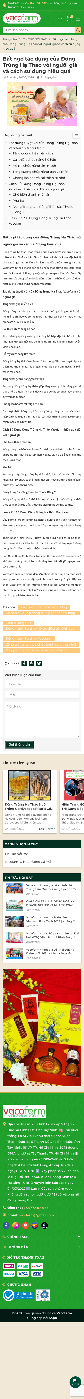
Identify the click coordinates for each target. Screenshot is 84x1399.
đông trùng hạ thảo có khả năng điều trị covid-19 (37, 650)
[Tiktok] (44, 1225)
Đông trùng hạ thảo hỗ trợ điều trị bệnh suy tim (40, 629)
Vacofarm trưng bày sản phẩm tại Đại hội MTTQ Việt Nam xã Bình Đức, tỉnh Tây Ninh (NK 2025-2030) (52, 937)
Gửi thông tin (19, 744)
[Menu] (78, 18)
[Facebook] (6, 1225)
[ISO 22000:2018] (43, 1295)
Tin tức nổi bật (19, 878)
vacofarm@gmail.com (36, 1215)
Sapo (53, 1318)
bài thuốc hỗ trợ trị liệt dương (44, 607)
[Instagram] (15, 1225)
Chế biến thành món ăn (31, 194)
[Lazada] (34, 1225)
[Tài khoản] (60, 18)
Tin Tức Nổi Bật (16, 854)
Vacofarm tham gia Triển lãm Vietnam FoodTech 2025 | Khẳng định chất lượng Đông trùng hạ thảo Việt (52, 921)
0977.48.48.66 (37, 1208)
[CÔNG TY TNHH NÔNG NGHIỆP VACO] (24, 1111)
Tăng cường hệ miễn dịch (33, 153)
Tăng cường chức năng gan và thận (40, 172)
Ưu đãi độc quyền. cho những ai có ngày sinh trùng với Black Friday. (43, 5)
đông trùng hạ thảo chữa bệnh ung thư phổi (41, 644)
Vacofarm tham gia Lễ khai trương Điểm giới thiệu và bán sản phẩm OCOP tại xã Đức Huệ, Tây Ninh (50, 953)
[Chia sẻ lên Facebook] (24, 663)
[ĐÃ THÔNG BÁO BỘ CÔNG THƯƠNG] (18, 1295)
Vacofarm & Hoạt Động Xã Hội (28, 862)
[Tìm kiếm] (78, 30)
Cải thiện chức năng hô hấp (34, 159)
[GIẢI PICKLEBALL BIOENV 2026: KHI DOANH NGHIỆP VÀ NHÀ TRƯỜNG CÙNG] (14, 905)
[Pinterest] (31, 663)
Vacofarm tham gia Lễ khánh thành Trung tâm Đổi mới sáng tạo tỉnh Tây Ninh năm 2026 (52, 889)
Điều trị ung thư (18, 623)
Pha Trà (18, 201)
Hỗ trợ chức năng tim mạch (34, 166)
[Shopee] (25, 1225)
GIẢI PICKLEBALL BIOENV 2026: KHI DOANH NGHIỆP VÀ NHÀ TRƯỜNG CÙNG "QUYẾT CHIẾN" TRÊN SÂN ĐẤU (52, 905)
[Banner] (42, 1027)
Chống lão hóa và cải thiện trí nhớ (39, 178)
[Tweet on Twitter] (39, 663)
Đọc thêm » (47, 828)
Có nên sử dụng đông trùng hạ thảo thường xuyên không (40, 613)
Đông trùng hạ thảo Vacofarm (29, 638)
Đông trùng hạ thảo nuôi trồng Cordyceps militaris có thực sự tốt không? (28, 807)
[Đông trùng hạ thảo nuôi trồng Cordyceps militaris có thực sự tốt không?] (30, 785)
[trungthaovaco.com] (22, 18)
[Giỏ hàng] (70, 18)
